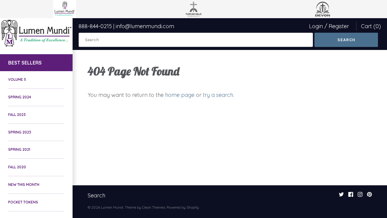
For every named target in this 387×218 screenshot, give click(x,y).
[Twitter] (341, 196)
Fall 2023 (17, 114)
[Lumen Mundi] (36, 33)
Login (316, 26)
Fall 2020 (17, 167)
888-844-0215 (95, 26)
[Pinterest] (369, 196)
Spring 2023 (19, 132)
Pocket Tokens (23, 202)
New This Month (23, 184)
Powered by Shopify (183, 207)
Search (96, 195)
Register (339, 26)
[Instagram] (360, 196)
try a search (218, 94)
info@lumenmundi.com (145, 26)
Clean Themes (153, 207)
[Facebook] (350, 196)
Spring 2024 (19, 97)
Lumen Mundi (112, 207)
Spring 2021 (19, 149)
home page (179, 94)
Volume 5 (17, 79)
